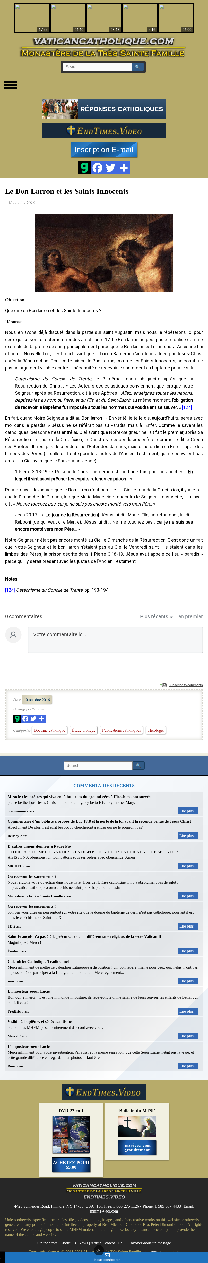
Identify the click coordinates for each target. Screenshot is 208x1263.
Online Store (47, 1243)
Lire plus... (188, 811)
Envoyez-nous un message (149, 1243)
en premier (190, 616)
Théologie (156, 730)
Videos (109, 1243)
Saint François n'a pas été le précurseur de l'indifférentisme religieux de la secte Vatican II (84, 936)
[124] (187, 407)
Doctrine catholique (49, 730)
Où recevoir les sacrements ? (32, 876)
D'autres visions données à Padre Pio (39, 846)
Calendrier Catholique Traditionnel (38, 961)
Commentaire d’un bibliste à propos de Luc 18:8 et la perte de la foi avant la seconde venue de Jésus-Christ (99, 821)
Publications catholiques (121, 730)
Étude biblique (83, 730)
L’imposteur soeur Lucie (29, 991)
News (83, 1243)
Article (96, 1243)
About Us (68, 1243)
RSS (122, 1243)
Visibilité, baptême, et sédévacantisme (40, 1021)
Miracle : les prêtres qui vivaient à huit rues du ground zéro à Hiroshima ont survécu (80, 797)
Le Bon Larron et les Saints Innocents (67, 190)
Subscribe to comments (186, 685)
